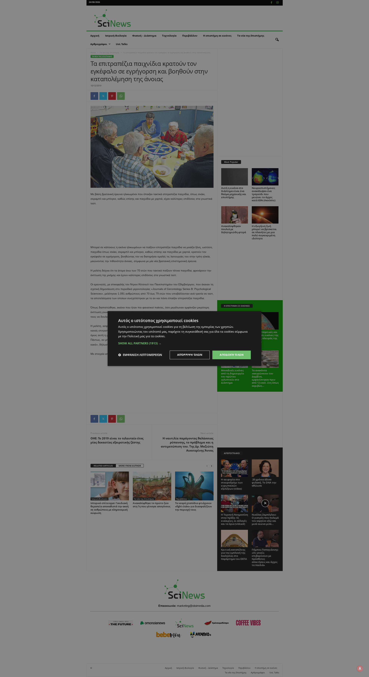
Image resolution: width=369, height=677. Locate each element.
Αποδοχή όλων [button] (232, 354)
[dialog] (184, 338)
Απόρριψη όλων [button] (189, 354)
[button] (184, 343)
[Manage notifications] (360, 668)
